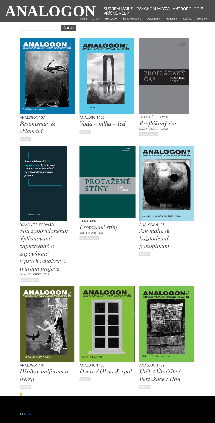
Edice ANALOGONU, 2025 (153, 128)
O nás (96, 18)
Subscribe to (21, 394)
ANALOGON (50, 11)
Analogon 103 (92, 365)
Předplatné (171, 18)
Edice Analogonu (132, 18)
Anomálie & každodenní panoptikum (154, 238)
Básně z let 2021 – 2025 (91, 232)
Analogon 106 (92, 117)
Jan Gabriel (90, 221)
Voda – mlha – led (102, 124)
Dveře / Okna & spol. (106, 371)
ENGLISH (202, 18)
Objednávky (153, 18)
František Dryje (154, 117)
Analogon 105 (151, 224)
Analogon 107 (32, 117)
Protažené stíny (98, 227)
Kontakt (187, 18)
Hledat (70, 28)
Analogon (25, 139)
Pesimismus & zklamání (38, 127)
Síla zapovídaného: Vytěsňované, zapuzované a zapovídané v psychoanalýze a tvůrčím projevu (44, 250)
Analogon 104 (32, 365)
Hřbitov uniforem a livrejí (44, 375)
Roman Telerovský (37, 224)
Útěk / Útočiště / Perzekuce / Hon (159, 375)
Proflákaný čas (158, 123)
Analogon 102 (151, 365)
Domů (83, 18)
